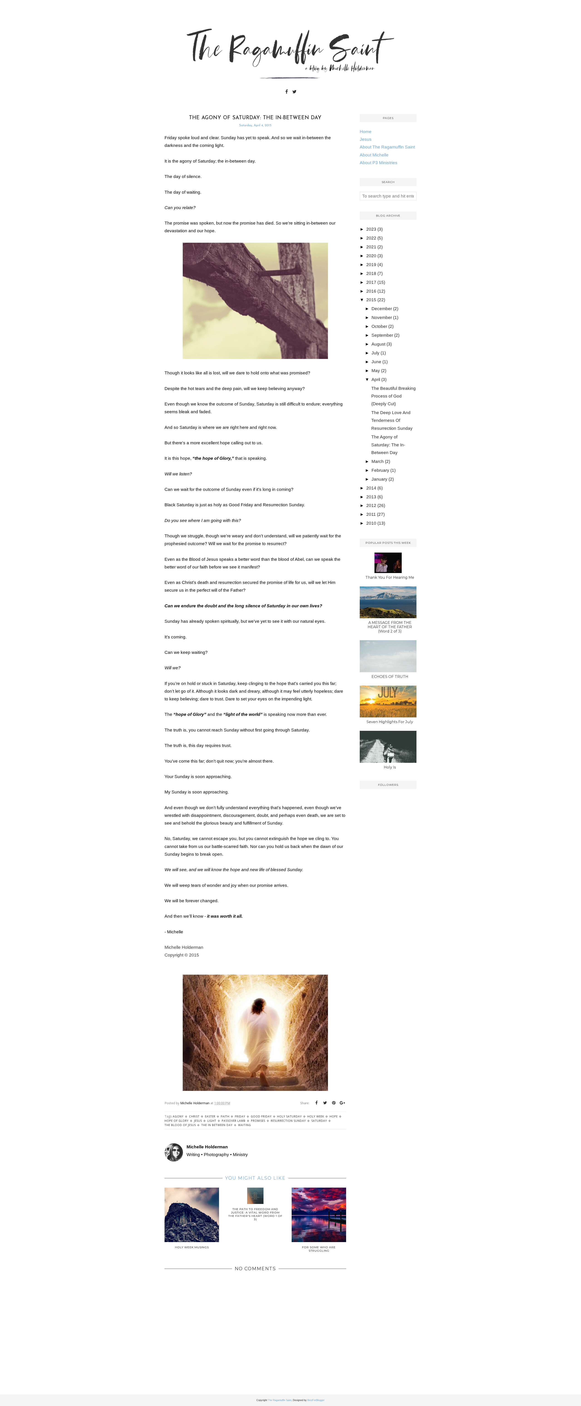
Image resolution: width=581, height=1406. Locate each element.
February (380, 470)
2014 (371, 488)
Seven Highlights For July (390, 722)
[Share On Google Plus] (342, 1103)
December (382, 308)
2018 (371, 273)
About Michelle (374, 155)
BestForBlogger (316, 1400)
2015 (371, 299)
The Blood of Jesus (180, 1125)
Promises (258, 1121)
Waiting (244, 1125)
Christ (194, 1116)
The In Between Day (217, 1125)
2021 (371, 247)
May (376, 370)
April (376, 379)
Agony (178, 1116)
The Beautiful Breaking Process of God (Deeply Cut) (393, 396)
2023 (371, 229)
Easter (210, 1116)
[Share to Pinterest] (333, 1103)
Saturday (319, 1121)
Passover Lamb (234, 1121)
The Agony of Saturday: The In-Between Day (388, 445)
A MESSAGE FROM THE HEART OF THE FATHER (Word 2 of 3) (390, 626)
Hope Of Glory (177, 1121)
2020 (371, 255)
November (382, 317)
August (378, 344)
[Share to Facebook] (316, 1103)
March (378, 461)
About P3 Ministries (378, 162)
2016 (371, 291)
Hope (334, 1116)
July (375, 353)
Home (366, 131)
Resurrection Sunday (288, 1121)
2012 (371, 505)
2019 (371, 264)
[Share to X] (325, 1103)
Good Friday (261, 1116)
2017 (371, 282)
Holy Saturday (289, 1116)
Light (211, 1121)
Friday (240, 1116)
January (379, 479)
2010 (371, 523)
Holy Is (390, 767)
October (379, 326)
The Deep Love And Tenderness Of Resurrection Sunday (392, 420)
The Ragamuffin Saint (279, 1400)
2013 (371, 496)
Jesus (198, 1121)
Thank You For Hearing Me (389, 577)
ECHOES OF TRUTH (390, 677)
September (382, 335)
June (376, 361)
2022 (371, 238)
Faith (225, 1116)
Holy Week (315, 1116)
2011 (371, 514)
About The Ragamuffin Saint (387, 147)
